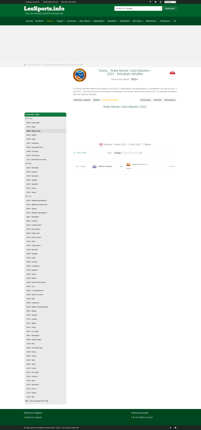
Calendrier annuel (50, 2)
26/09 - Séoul (31, 364)
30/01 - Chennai (32, 221)
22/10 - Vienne (31, 192)
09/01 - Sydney (32, 208)
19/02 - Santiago (32, 253)
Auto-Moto (84, 21)
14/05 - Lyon (31, 286)
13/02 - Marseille (32, 249)
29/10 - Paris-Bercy (33, 155)
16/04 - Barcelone (32, 176)
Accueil (29, 21)
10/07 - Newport (32, 315)
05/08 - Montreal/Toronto (35, 147)
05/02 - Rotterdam (33, 168)
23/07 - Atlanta (31, 323)
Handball (111, 21)
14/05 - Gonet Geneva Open (36, 282)
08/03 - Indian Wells (33, 123)
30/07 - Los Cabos (33, 331)
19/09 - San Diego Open (35, 348)
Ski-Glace (137, 21)
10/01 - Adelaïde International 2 (37, 213)
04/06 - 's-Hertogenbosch (35, 290)
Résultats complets (82, 100)
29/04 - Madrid (31, 135)
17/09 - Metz (31, 343)
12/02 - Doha (31, 241)
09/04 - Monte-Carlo (33, 131)
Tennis (50, 21)
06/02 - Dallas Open (33, 233)
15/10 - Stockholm (33, 384)
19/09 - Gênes (31, 352)
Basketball (98, 21)
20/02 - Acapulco (32, 172)
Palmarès (158, 100)
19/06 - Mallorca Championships (37, 307)
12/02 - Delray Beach (34, 245)
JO (175, 21)
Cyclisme (71, 21)
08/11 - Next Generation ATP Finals (36, 401)
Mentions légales (33, 417)
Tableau (96, 100)
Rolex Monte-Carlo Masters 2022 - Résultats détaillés (63, 65)
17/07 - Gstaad (32, 319)
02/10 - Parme (31, 368)
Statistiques (145, 100)
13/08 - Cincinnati (32, 151)
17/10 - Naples (31, 393)
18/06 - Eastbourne (33, 303)
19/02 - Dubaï (31, 258)
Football (39, 21)
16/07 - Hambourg (33, 143)
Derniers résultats (68, 2)
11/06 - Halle (31, 298)
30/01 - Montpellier (33, 217)
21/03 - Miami (31, 127)
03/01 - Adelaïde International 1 (37, 200)
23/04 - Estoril (31, 274)
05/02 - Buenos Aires (33, 229)
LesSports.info (34, 9)
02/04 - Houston (32, 262)
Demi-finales (82, 153)
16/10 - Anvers (31, 388)
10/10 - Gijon (31, 380)
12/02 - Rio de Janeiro (34, 237)
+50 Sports (165, 21)
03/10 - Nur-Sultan (33, 372)
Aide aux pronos (32, 2)
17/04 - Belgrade (32, 270)
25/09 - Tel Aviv (32, 356)
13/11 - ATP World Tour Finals (36, 159)
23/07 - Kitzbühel (32, 184)
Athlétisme (151, 21)
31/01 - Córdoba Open (34, 225)
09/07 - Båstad (31, 311)
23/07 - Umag (31, 327)
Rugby (60, 21)
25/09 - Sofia (31, 360)
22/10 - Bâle (30, 397)
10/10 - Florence (32, 376)
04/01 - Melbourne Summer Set (37, 204)
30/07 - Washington (33, 335)
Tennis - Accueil (31, 109)
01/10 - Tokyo (31, 188)
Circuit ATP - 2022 (32, 115)
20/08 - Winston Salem (34, 339)
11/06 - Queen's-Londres (35, 294)
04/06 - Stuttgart (32, 180)
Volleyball (124, 21)
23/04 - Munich (31, 278)
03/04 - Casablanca (33, 266)
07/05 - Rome (31, 139)
